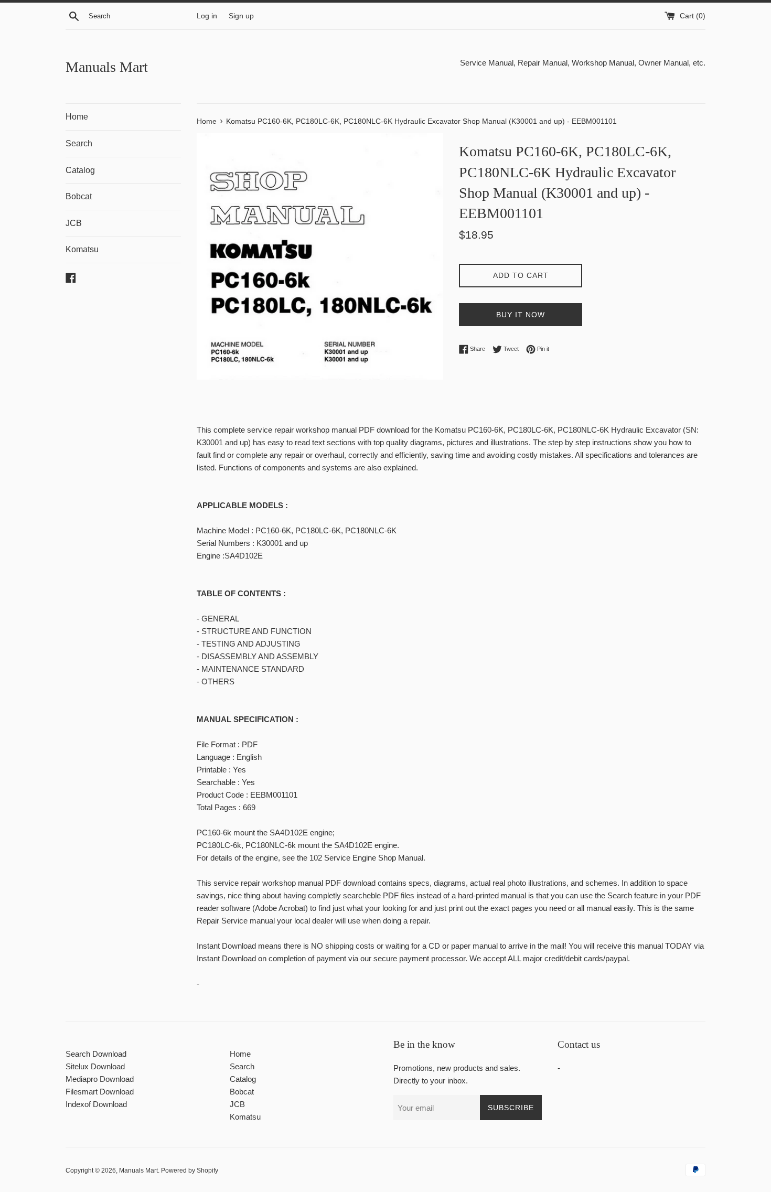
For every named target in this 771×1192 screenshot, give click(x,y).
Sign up (241, 16)
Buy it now (520, 314)
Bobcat (79, 196)
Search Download (96, 1053)
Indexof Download (96, 1104)
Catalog (80, 170)
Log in (207, 16)
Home (77, 116)
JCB (74, 223)
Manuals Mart (107, 67)
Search (79, 143)
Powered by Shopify (189, 1170)
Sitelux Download (95, 1066)
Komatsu (82, 249)
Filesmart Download (100, 1091)
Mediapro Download (100, 1079)
